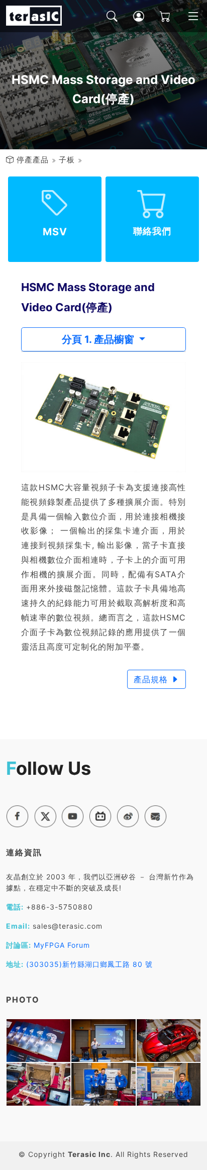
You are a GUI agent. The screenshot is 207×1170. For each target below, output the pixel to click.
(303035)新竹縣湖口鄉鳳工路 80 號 (89, 964)
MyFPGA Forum (62, 945)
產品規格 (152, 679)
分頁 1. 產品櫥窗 (99, 339)
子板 (67, 159)
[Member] (131, 16)
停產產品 (33, 159)
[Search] (104, 16)
